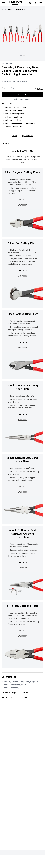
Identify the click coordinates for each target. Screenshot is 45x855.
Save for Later (17, 99)
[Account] (35, 3)
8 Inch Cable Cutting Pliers (13, 114)
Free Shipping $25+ (8, 81)
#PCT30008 (22, 347)
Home (4, 9)
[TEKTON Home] (17, 3)
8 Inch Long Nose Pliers (12, 120)
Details (14, 136)
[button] (22, 33)
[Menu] (3, 3)
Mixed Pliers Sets (20, 9)
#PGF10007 (22, 420)
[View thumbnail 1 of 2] (21, 56)
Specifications (27, 136)
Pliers (10, 9)
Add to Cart (22, 94)
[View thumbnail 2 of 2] (24, 56)
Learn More (22, 200)
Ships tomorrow (22, 81)
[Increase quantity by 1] (12, 88)
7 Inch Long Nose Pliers (12, 117)
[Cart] (40, 3)
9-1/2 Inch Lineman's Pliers (13, 126)
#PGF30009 (22, 636)
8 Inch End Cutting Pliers (12, 111)
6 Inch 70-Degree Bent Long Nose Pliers (19, 123)
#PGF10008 (22, 492)
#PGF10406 (22, 568)
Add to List (29, 99)
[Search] (30, 3)
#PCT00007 (22, 205)
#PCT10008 (22, 276)
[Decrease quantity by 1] (3, 88)
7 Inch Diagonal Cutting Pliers (14, 107)
